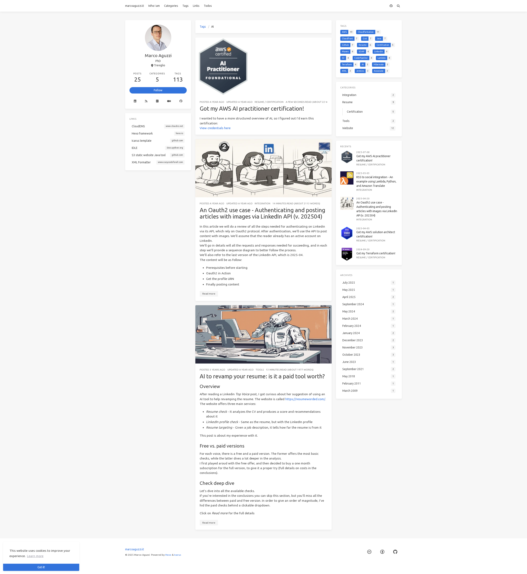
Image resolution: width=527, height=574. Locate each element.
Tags (185, 5)
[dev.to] (157, 101)
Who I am (154, 5)
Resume (259, 102)
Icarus (177, 554)
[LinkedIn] (135, 101)
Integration (262, 203)
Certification (274, 102)
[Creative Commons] (369, 552)
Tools (260, 369)
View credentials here (215, 128)
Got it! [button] (41, 567)
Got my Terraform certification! (375, 253)
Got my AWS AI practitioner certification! (252, 108)
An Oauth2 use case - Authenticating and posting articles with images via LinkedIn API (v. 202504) (262, 213)
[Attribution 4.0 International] (382, 552)
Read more (208, 293)
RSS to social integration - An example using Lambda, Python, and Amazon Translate (376, 181)
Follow (158, 90)
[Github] (181, 101)
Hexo (168, 554)
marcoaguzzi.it (134, 5)
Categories (171, 5)
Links (196, 5)
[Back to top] (342, 566)
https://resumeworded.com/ (305, 399)
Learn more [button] (35, 556)
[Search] (398, 6)
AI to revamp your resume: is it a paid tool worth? (262, 376)
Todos (208, 5)
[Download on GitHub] (391, 6)
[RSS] (146, 101)
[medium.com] (169, 101)
